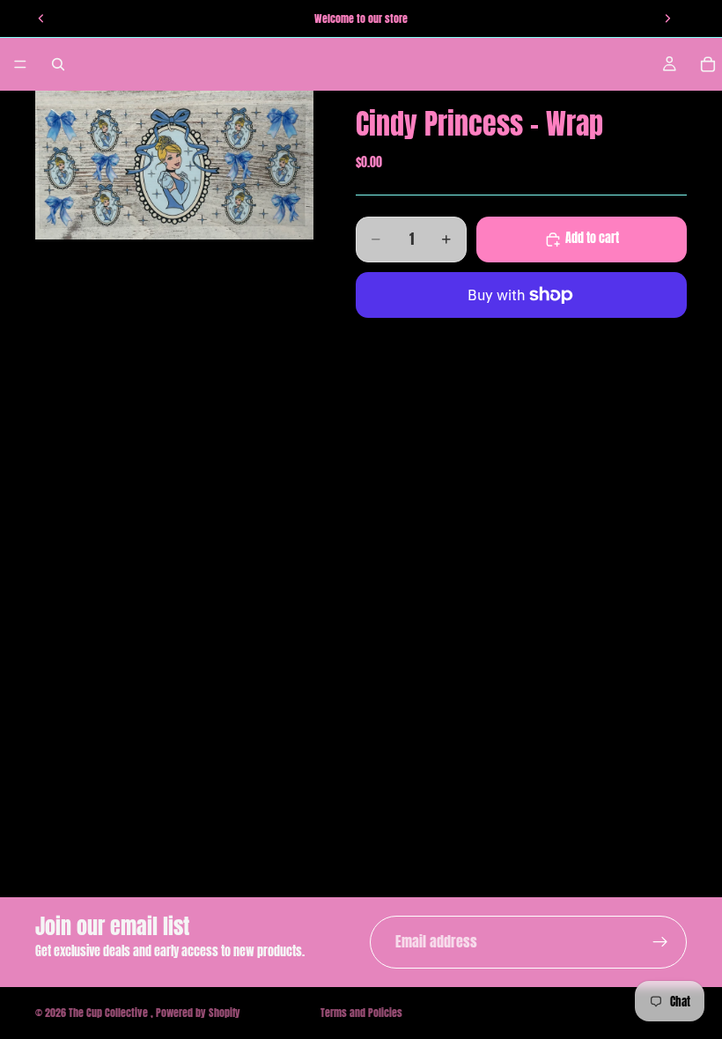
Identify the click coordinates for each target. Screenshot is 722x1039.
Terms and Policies (361, 1013)
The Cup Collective (110, 1013)
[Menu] (20, 64)
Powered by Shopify (198, 1013)
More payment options (522, 335)
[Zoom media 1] (174, 165)
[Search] (58, 64)
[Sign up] (660, 942)
